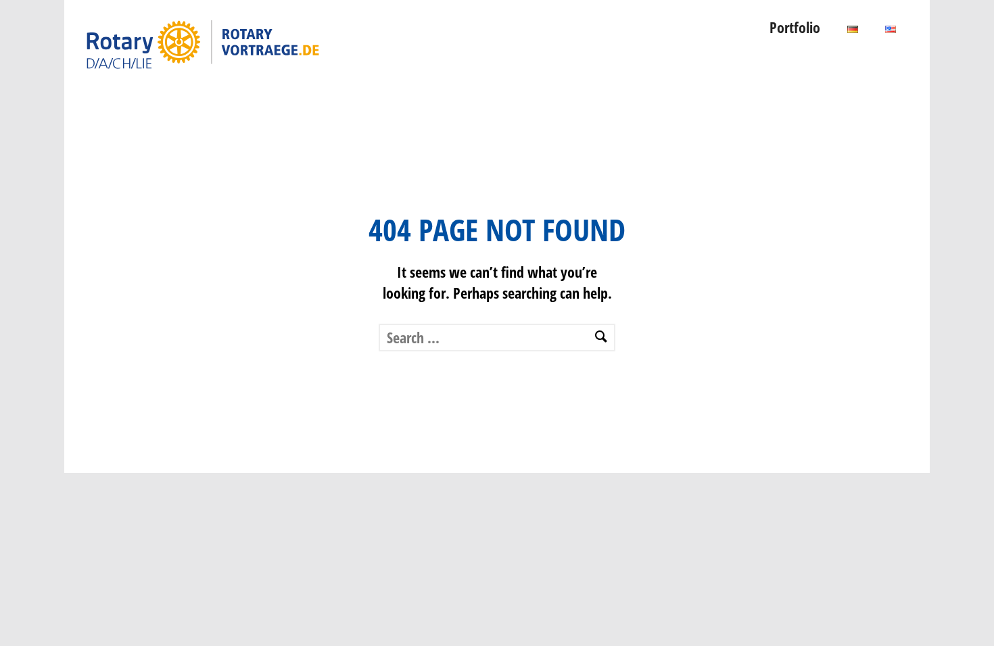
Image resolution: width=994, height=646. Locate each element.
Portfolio (795, 27)
